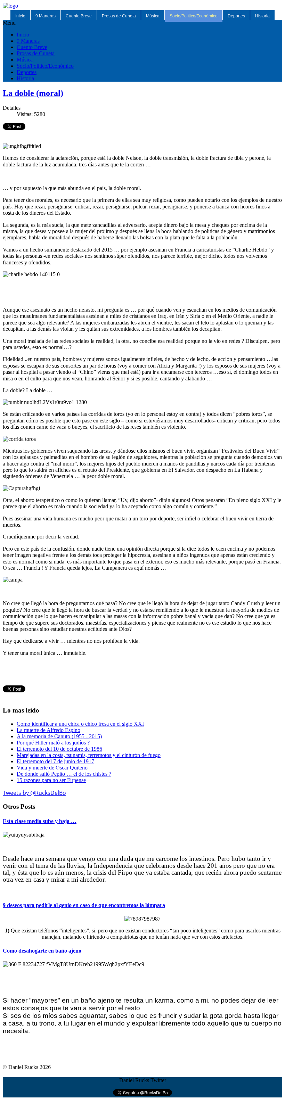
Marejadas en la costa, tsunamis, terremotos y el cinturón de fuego (89, 755)
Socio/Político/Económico (194, 16)
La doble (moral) (33, 93)
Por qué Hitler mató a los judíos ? (53, 743)
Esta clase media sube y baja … (39, 821)
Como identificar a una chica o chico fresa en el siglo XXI (80, 724)
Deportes (236, 16)
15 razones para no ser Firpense (51, 780)
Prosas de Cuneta (119, 16)
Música (153, 16)
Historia (262, 16)
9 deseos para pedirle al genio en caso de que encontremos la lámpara (84, 905)
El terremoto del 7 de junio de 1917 (55, 761)
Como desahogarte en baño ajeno (42, 951)
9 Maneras (45, 16)
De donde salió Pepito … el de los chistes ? (64, 774)
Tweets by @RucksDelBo (34, 793)
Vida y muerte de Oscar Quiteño (52, 768)
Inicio (20, 16)
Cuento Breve (79, 16)
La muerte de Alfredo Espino (48, 730)
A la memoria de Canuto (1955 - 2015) (59, 736)
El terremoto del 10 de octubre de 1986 (59, 749)
